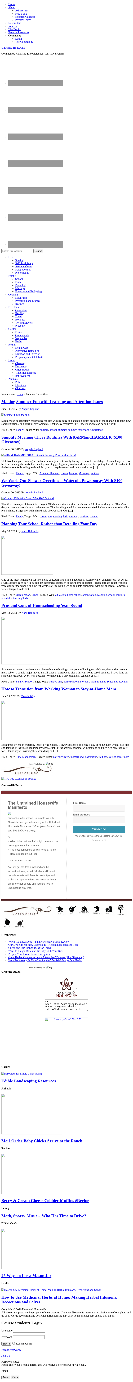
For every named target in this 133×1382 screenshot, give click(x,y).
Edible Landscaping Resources (28, 1081)
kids (65, 516)
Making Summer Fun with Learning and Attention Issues (52, 401)
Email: (5, 1370)
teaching (123, 681)
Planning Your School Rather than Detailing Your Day (49, 524)
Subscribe (99, 829)
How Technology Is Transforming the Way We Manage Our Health (45, 960)
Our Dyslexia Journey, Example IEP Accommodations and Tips (43, 944)
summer (62, 429)
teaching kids (20, 598)
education (60, 594)
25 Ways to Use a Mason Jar (26, 1275)
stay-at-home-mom (119, 756)
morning (73, 516)
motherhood (77, 756)
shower (94, 516)
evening (57, 516)
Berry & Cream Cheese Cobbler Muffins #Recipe (45, 1200)
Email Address (81, 814)
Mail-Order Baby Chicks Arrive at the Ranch (41, 1141)
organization (89, 594)
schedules (6, 598)
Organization (23, 594)
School (35, 594)
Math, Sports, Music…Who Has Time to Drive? (43, 1216)
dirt (50, 516)
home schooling (72, 681)
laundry (73, 473)
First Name (79, 803)
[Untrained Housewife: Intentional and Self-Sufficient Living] (66, 997)
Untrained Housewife (13, 47)
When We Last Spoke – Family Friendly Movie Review (38, 941)
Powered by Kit (99, 839)
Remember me (24, 1343)
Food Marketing (35, 764)
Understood (96, 429)
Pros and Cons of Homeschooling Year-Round (41, 605)
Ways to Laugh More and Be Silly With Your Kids (35, 951)
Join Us (5, 1355)
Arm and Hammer (49, 473)
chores (64, 473)
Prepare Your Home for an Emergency (29, 954)
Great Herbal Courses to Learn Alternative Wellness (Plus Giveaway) (46, 957)
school (53, 429)
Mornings (84, 473)
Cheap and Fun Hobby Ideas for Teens (29, 947)
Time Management (26, 756)
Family (20, 429)
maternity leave (60, 756)
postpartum (91, 756)
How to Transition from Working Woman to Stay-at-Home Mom (58, 689)
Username (6, 1330)
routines (44, 429)
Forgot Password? (11, 1349)
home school (74, 594)
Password (6, 1336)
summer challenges (78, 429)
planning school (106, 594)
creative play (55, 681)
